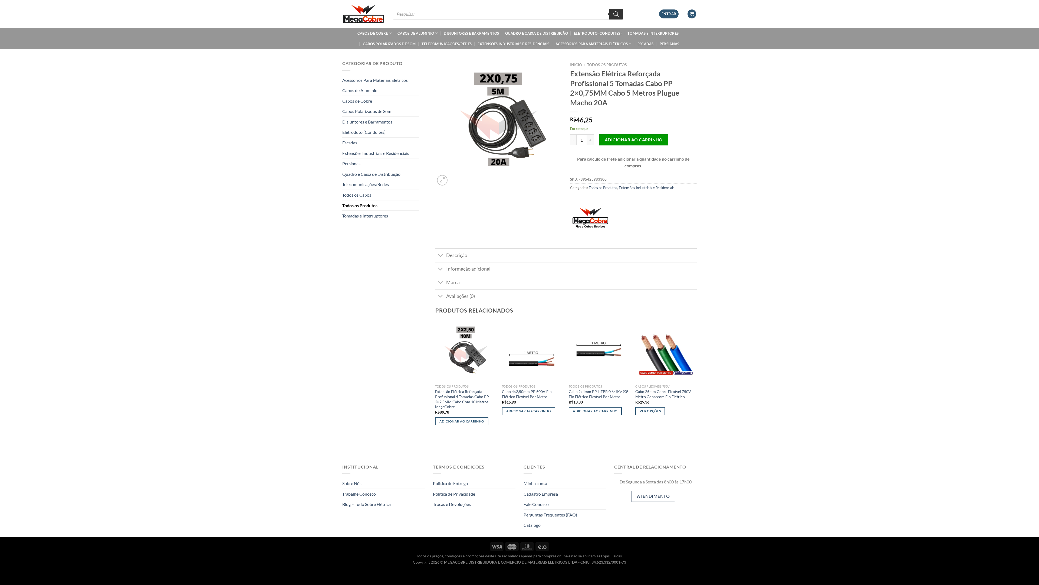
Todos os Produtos (359, 205)
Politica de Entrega (450, 483)
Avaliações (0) (460, 296)
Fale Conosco (536, 504)
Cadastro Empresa (541, 493)
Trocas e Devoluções (452, 504)
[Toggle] (440, 256)
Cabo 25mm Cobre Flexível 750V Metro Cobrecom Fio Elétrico (663, 394)
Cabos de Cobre (372, 33)
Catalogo (532, 525)
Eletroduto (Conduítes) (598, 33)
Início (576, 65)
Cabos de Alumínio (415, 33)
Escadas (645, 44)
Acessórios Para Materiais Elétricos (591, 44)
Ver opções (650, 411)
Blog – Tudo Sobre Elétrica (366, 504)
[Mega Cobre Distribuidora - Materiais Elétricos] (363, 14)
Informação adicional (468, 269)
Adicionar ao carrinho (634, 139)
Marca (453, 282)
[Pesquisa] (616, 14)
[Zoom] (442, 180)
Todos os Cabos (356, 194)
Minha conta (535, 483)
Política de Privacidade (454, 493)
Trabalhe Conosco (359, 493)
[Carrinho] (692, 13)
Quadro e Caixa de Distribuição (536, 33)
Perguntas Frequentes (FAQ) (550, 514)
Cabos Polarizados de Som (389, 44)
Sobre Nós (351, 483)
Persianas (669, 44)
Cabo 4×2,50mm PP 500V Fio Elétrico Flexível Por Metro (527, 394)
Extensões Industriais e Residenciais (513, 44)
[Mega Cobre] (590, 220)
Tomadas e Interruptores (653, 33)
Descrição (456, 255)
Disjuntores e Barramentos (471, 33)
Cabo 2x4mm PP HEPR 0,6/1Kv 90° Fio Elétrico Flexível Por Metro (599, 394)
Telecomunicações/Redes (447, 44)
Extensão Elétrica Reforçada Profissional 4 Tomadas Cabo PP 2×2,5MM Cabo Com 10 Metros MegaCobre (462, 399)
